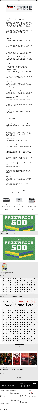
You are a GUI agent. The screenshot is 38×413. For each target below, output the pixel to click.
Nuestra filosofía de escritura (14, 393)
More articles (19, 377)
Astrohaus (31, 392)
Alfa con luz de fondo (3, 396)
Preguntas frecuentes (22, 401)
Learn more (2, 275)
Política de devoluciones (23, 396)
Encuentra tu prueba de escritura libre (14, 392)
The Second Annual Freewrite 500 (7, 233)
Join (34, 383)
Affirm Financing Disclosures (23, 402)
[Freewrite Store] (19, 0)
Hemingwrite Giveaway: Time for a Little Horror (11, 369)
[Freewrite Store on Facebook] (0, 409)
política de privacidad (22, 395)
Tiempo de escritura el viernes (14, 400)
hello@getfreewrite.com (32, 396)
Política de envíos (22, 394)
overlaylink (19, 8)
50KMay (11, 399)
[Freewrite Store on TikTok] (4, 409)
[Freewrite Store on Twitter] (6, 409)
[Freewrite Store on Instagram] (2, 409)
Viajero (1, 395)
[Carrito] (36, 0)
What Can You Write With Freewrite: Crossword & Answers (13, 296)
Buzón (1, 407)
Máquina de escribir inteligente (5, 394)
